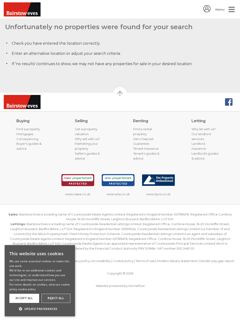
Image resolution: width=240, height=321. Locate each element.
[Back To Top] (120, 93)
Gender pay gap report (216, 261)
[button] (39, 309)
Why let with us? (203, 129)
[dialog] (40, 280)
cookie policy (27, 289)
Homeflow (136, 286)
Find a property (28, 129)
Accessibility (101, 261)
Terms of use (145, 261)
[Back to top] (27, 102)
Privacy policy (79, 261)
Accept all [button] (24, 298)
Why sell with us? (87, 139)
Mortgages (24, 134)
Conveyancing (27, 139)
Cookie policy (123, 261)
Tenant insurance (146, 148)
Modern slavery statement (177, 261)
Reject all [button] (56, 298)
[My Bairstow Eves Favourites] (206, 11)
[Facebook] (228, 102)
